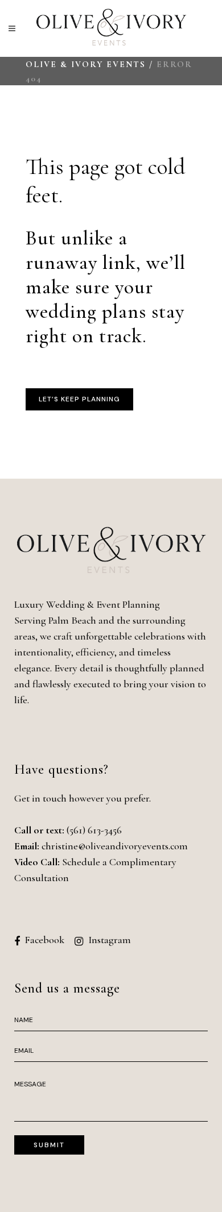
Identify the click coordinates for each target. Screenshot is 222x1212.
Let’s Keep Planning (79, 399)
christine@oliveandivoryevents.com (115, 846)
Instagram (109, 939)
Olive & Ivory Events (86, 64)
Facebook (44, 939)
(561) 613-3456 (94, 830)
